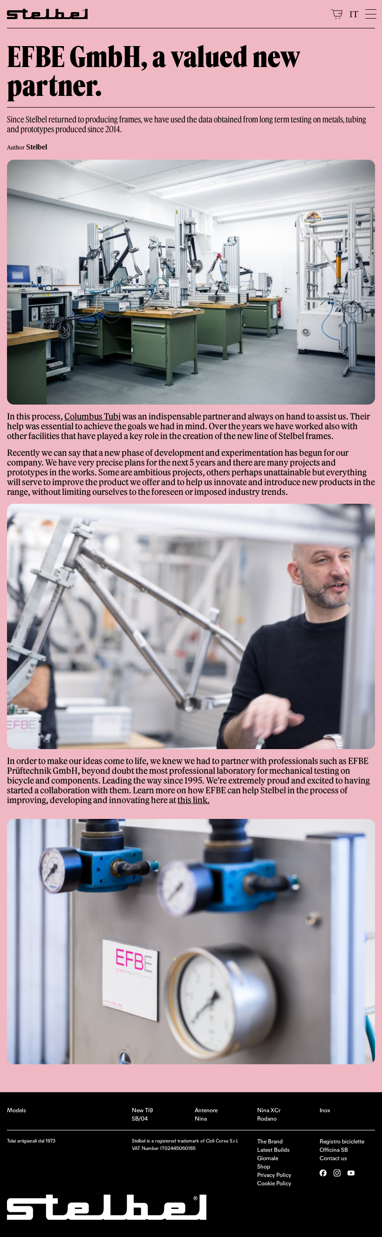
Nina (201, 1118)
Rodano (267, 1118)
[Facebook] (323, 1172)
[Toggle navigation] (370, 14)
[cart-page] (336, 14)
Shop (263, 1166)
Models (16, 1110)
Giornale (267, 1158)
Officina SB (334, 1149)
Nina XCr (268, 1110)
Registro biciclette (342, 1141)
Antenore (206, 1110)
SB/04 (140, 1118)
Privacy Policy (274, 1174)
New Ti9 (142, 1110)
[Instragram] (337, 1172)
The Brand (270, 1141)
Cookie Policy (274, 1183)
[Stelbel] (165, 14)
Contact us (333, 1158)
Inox (325, 1110)
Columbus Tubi (92, 416)
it (353, 14)
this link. (193, 800)
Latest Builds (273, 1149)
